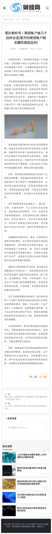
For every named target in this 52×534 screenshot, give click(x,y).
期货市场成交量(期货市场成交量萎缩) (31, 469)
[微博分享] (45, 377)
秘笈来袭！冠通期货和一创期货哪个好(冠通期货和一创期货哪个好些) (25, 398)
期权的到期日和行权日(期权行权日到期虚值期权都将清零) (31, 482)
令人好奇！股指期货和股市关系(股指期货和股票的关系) (25, 407)
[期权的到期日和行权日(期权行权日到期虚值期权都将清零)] (9, 488)
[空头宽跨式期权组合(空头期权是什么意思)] (9, 502)
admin (13, 49)
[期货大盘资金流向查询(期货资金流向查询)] (9, 515)
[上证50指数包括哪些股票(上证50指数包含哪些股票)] (9, 462)
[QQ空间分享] (40, 377)
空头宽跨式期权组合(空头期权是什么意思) (31, 496)
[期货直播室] (26, 11)
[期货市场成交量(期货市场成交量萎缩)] (9, 475)
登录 (14, 427)
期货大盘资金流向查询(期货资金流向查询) (31, 509)
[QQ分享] (36, 377)
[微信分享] (31, 377)
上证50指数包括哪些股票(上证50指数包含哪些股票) (32, 456)
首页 (18, 19)
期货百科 (24, 49)
